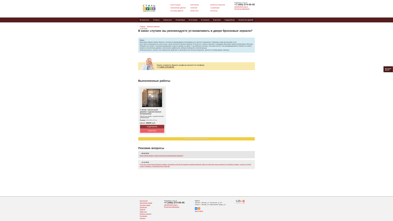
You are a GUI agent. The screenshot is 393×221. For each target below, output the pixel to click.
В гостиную (193, 20)
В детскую (217, 20)
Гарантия (193, 8)
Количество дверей (245, 20)
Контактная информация (242, 9)
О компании (214, 8)
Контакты (214, 11)
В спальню (205, 20)
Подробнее (152, 127)
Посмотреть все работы (196, 139)
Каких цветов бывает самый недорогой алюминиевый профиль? (161, 155)
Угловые (156, 20)
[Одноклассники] (199, 208)
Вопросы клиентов (217, 5)
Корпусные (167, 20)
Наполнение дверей (178, 8)
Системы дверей (176, 11)
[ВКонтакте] (196, 208)
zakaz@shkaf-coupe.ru (241, 7)
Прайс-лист (194, 11)
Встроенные (144, 20)
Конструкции (175, 5)
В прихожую (180, 20)
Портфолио (194, 5)
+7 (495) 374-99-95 (244, 4)
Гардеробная (230, 20)
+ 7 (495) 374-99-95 (165, 67)
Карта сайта (199, 211)
